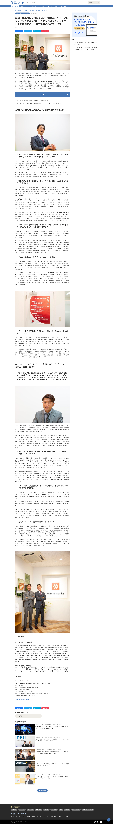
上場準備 (56, 6)
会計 (22, 6)
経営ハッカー (19, 10)
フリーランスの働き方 (88, 809)
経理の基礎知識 (75, 809)
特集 (24, 816)
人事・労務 (49, 6)
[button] (19, 31)
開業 (61, 809)
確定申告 (67, 809)
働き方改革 (63, 6)
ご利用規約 (53, 816)
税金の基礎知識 (31, 816)
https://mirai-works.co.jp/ (22, 699)
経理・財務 (34, 6)
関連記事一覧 (42, 790)
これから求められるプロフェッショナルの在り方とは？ (34, 100)
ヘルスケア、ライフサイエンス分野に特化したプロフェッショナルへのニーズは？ (41, 103)
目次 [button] (42, 95)
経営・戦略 (42, 6)
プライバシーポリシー (63, 816)
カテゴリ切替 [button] (14, 6)
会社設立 (28, 6)
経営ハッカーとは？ (16, 816)
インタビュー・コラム (27, 10)
